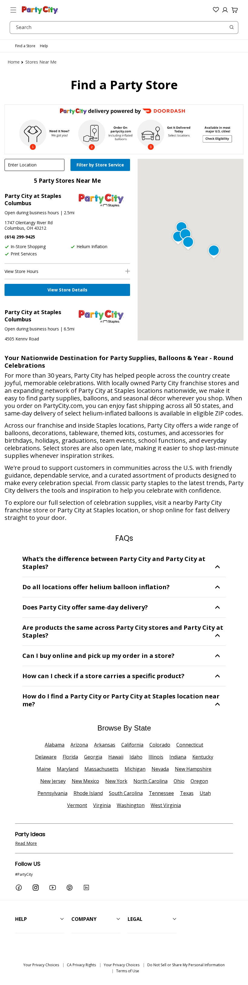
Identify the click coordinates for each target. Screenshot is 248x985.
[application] (101, 165)
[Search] (231, 27)
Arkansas (104, 744)
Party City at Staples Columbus (33, 199)
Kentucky (202, 757)
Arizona (79, 744)
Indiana (177, 757)
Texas (187, 793)
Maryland (67, 769)
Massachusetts (101, 769)
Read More (26, 843)
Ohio (179, 781)
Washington (131, 805)
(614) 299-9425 (20, 237)
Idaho (135, 757)
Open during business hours (32, 212)
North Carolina (150, 781)
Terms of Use (127, 971)
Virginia (102, 805)
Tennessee (161, 793)
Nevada (160, 769)
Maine (44, 769)
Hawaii (115, 757)
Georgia (93, 757)
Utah (205, 793)
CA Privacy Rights (81, 964)
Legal (135, 919)
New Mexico (85, 781)
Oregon (199, 781)
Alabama (54, 744)
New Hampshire (193, 769)
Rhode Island (88, 793)
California (132, 744)
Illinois (155, 757)
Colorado (159, 744)
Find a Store (25, 45)
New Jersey (53, 781)
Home (14, 62)
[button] (13, 10)
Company (83, 919)
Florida (70, 757)
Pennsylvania (52, 793)
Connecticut (189, 744)
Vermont (77, 805)
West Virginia (166, 805)
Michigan (135, 769)
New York (116, 781)
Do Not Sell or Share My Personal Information (186, 964)
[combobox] (124, 27)
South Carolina (126, 793)
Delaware (46, 757)
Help (44, 45)
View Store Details (67, 290)
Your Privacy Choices (41, 964)
